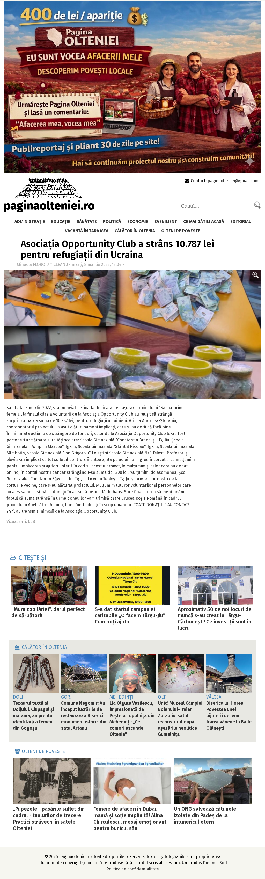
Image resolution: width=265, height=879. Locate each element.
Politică (112, 221)
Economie (137, 221)
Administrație (29, 221)
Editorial (240, 221)
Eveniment (165, 221)
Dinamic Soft (215, 862)
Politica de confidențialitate (132, 869)
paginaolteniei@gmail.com (233, 180)
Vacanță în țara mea (86, 231)
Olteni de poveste (180, 231)
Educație (60, 221)
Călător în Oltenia (135, 231)
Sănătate (87, 221)
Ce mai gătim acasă (203, 221)
